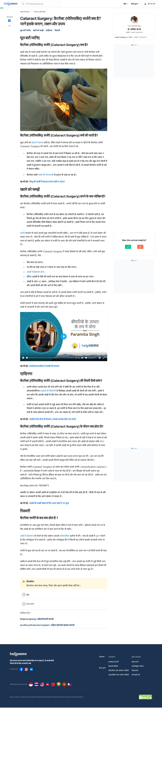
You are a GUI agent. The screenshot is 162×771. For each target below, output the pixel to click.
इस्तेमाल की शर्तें (113, 662)
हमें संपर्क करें (136, 675)
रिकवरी (57, 30)
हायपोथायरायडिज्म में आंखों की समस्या (44, 366)
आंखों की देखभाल (24, 12)
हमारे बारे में (135, 662)
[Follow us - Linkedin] (31, 669)
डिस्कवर (102, 657)
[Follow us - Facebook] (21, 669)
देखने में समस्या (37, 142)
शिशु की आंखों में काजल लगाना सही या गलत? (47, 181)
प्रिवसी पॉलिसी (113, 666)
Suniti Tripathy (120, 37)
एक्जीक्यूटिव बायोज (138, 666)
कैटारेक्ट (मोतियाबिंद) (40, 12)
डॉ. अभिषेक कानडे (134, 29)
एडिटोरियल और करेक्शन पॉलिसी (118, 670)
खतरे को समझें (38, 30)
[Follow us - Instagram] (26, 669)
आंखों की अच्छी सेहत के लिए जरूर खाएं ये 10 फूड (49, 503)
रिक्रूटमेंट (135, 670)
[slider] (50, 358)
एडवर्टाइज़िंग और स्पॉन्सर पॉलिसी (118, 675)
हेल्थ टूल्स (102, 668)
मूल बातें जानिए (25, 30)
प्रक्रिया (49, 30)
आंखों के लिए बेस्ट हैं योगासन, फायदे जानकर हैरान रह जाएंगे (52, 419)
